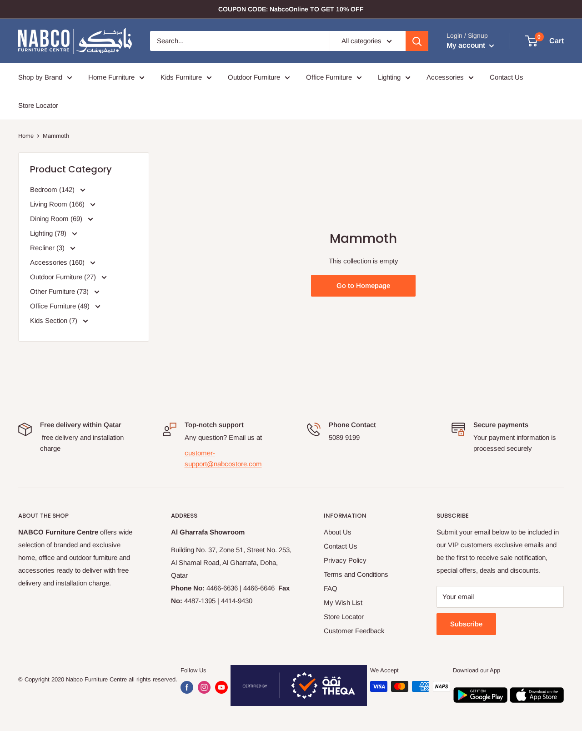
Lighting (389, 77)
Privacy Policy (345, 560)
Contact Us (506, 77)
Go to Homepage (363, 285)
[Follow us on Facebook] (187, 687)
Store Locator (38, 105)
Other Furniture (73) (60, 291)
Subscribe (466, 624)
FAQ (330, 588)
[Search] (417, 41)
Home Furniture (111, 77)
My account (467, 45)
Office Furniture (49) (60, 306)
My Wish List (343, 602)
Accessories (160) (58, 262)
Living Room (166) (58, 204)
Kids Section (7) (54, 320)
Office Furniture (329, 77)
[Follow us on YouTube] (221, 687)
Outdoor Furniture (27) (64, 277)
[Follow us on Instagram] (204, 687)
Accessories (445, 77)
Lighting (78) (49, 233)
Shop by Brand (40, 77)
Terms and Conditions (356, 574)
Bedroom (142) (53, 189)
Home (26, 135)
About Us (337, 532)
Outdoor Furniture (254, 77)
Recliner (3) (48, 248)
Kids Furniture (181, 77)
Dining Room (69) (57, 218)
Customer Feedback (354, 631)
